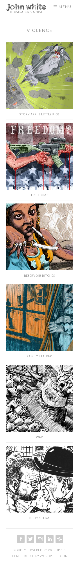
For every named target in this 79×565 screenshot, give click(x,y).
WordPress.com (54, 556)
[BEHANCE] (59, 539)
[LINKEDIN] (49, 539)
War (39, 437)
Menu (65, 6)
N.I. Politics (39, 518)
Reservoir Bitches (39, 275)
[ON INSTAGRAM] (39, 539)
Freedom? (39, 195)
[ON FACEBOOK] (20, 539)
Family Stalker (39, 356)
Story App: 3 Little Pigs (39, 114)
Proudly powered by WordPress (39, 550)
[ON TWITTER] (30, 539)
